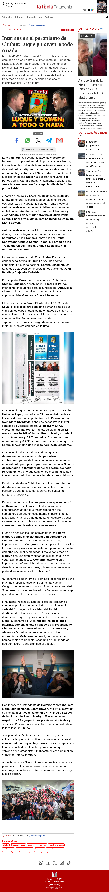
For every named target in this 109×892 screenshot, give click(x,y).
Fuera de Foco (34, 17)
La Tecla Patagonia (20, 25)
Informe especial (38, 25)
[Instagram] (62, 863)
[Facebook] (48, 863)
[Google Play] (92, 10)
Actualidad (6, 17)
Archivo (49, 17)
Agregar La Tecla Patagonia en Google (40, 150)
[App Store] (89, 10)
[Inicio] (3, 3)
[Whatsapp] (41, 863)
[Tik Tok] (69, 863)
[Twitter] (55, 863)
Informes (19, 17)
